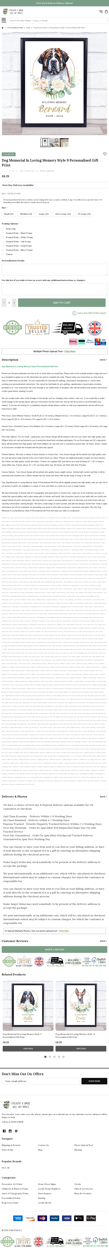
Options (28, 1048)
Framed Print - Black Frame (19, 233)
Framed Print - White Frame (19, 237)
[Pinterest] (16, 1131)
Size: (5, 207)
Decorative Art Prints (12, 1184)
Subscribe (94, 1081)
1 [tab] (45, 1057)
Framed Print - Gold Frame (19, 246)
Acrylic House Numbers (49, 1189)
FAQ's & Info (7, 1150)
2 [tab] (50, 1057)
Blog (40, 1150)
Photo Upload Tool (83, 1145)
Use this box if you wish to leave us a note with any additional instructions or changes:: (44, 280)
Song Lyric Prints (10, 1202)
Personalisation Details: (13, 260)
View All (5, 1167)
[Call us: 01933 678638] (101, 11)
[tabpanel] (28, 1017)
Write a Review (47, 171)
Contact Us (43, 1145)
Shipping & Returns (11, 1145)
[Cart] (106, 11)
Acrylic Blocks (44, 1202)
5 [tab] (64, 1057)
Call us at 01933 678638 (12, 1122)
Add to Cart (62, 302)
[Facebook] (4, 1131)
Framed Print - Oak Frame (18, 241)
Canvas (9, 254)
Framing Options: (11, 223)
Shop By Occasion (82, 1193)
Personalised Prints (11, 1198)
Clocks (77, 1184)
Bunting (41, 1198)
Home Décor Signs (47, 1184)
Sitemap (78, 1150)
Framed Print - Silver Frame (19, 250)
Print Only (11, 229)
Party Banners (44, 1193)
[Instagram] (10, 1131)
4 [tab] (59, 1057)
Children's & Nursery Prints (15, 1189)
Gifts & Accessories (83, 1189)
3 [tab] (55, 1057)
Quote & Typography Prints (15, 1193)
